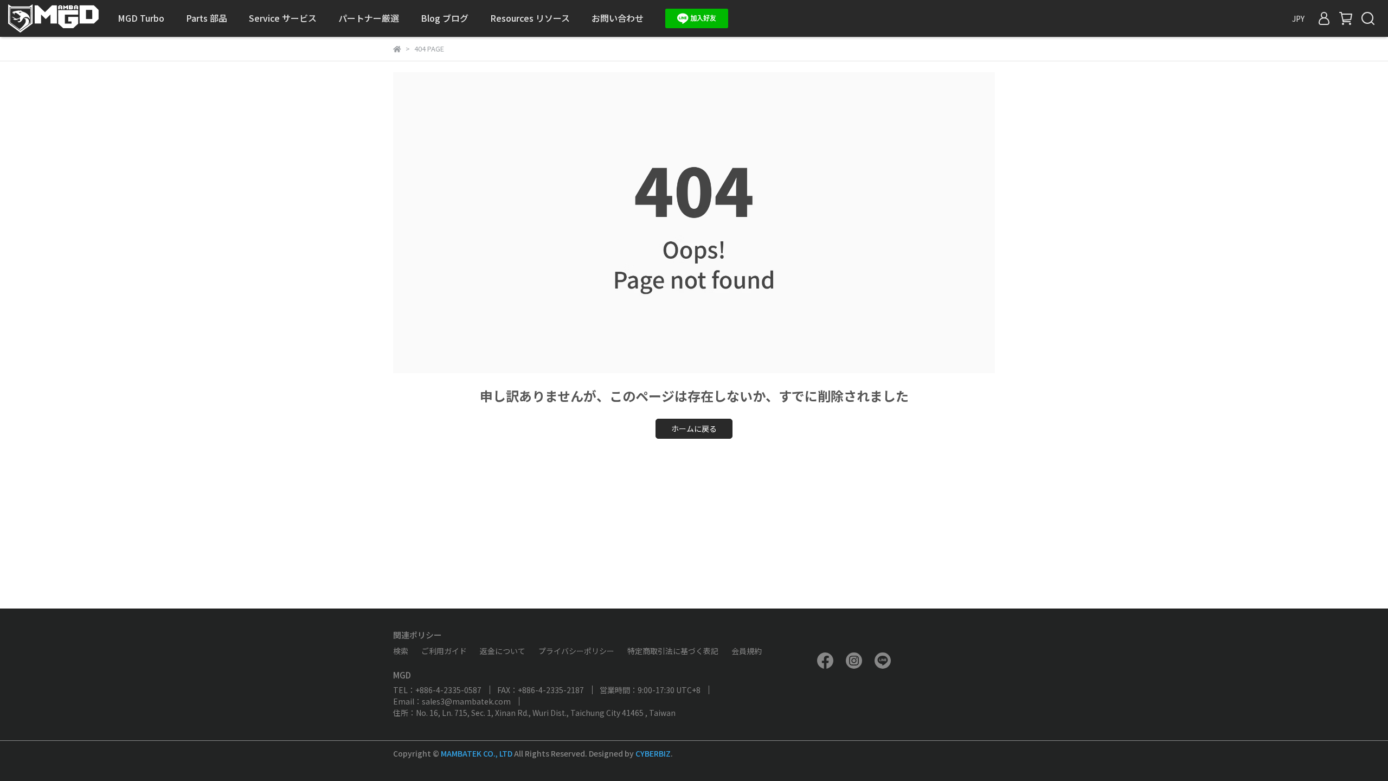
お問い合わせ (618, 18)
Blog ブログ (444, 18)
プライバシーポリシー (576, 650)
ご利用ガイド (444, 650)
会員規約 (746, 650)
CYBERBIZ (653, 753)
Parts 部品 (206, 18)
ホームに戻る (694, 428)
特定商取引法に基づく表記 (672, 650)
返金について (502, 650)
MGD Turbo (141, 18)
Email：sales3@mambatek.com (452, 701)
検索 (400, 650)
